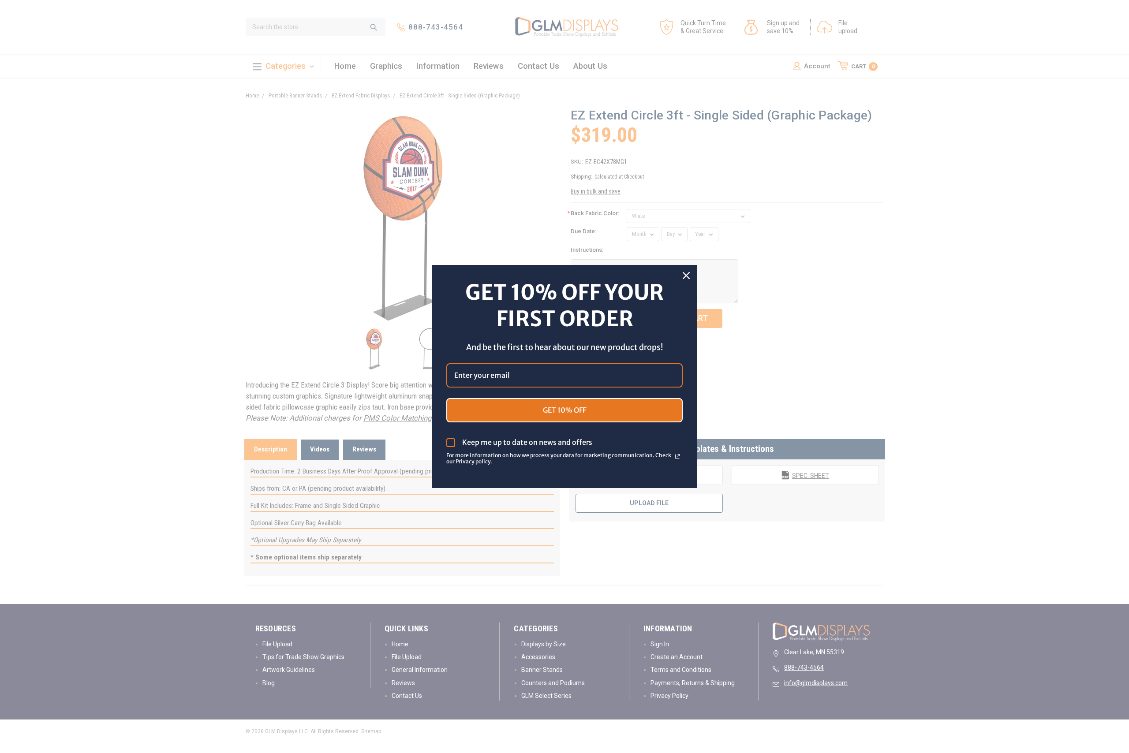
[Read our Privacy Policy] (677, 456)
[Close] (686, 275)
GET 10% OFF (564, 410)
